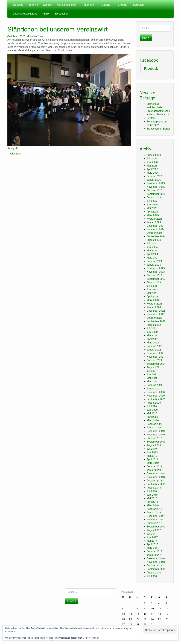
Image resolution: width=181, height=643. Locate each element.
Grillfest (151, 118)
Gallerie (106, 4)
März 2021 (153, 381)
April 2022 (152, 339)
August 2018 (154, 487)
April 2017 (152, 544)
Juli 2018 (152, 491)
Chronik (122, 4)
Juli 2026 (152, 158)
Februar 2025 (154, 218)
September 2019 (156, 441)
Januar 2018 (154, 512)
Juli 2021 (152, 370)
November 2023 (156, 271)
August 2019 (154, 445)
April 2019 (152, 459)
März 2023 (153, 300)
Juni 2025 (152, 204)
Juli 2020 (152, 406)
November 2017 (156, 519)
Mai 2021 (152, 378)
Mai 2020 (152, 413)
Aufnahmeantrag (66, 4)
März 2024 (153, 257)
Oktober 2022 (154, 317)
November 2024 (156, 229)
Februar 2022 (154, 346)
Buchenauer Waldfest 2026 (155, 105)
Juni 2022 (152, 332)
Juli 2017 (152, 533)
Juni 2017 (152, 537)
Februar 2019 (154, 466)
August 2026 (154, 155)
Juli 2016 (152, 576)
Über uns (88, 4)
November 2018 (156, 477)
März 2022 (153, 342)
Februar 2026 (154, 176)
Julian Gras (36, 36)
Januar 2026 (154, 179)
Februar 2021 (154, 385)
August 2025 (154, 197)
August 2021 (154, 367)
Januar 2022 (154, 349)
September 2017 (156, 526)
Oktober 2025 (154, 190)
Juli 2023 (152, 286)
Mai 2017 (152, 540)
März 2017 (153, 547)
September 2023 (156, 278)
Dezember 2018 (156, 473)
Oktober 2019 (154, 438)
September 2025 (156, 194)
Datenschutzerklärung (25, 13)
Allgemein (15, 153)
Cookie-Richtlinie (91, 637)
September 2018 (156, 484)
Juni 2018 (152, 494)
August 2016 (154, 572)
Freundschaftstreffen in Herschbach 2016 (158, 112)
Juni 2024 (152, 247)
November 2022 (156, 314)
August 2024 (154, 240)
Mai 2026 (152, 165)
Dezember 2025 (156, 183)
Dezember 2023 (156, 268)
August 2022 (154, 324)
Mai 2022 (152, 335)
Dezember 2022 (156, 310)
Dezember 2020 (156, 392)
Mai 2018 (152, 498)
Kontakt (47, 4)
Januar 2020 (154, 427)
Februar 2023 (154, 303)
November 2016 (156, 562)
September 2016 (156, 569)
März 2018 (153, 505)
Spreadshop (61, 13)
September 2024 (156, 236)
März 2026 (153, 172)
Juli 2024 (152, 243)
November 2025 (156, 186)
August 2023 (154, 282)
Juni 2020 (152, 409)
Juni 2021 (152, 374)
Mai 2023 (152, 293)
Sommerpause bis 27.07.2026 (157, 123)
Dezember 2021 (156, 353)
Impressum (138, 4)
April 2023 (152, 296)
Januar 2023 (154, 307)
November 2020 (156, 395)
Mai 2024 (152, 250)
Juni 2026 (152, 162)
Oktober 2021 (154, 360)
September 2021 (156, 363)
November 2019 (156, 434)
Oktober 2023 (154, 275)
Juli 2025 (152, 201)
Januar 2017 (154, 554)
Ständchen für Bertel (158, 128)
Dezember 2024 (156, 225)
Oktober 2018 (154, 480)
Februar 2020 (154, 424)
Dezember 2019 (156, 431)
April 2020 (152, 416)
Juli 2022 (152, 328)
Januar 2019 (154, 470)
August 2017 (154, 530)
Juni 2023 (152, 289)
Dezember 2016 (156, 558)
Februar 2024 (154, 261)
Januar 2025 (154, 222)
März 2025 (153, 215)
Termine (33, 4)
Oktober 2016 (154, 565)
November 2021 (156, 356)
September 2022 (156, 321)
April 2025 (152, 211)
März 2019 (153, 462)
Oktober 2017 (154, 523)
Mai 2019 (152, 455)
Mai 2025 (152, 208)
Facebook (149, 60)
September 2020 (156, 399)
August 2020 (154, 402)
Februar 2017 (154, 551)
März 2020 (153, 420)
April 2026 (152, 169)
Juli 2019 (152, 448)
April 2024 (152, 254)
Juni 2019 (152, 452)
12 (166, 608)
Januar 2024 (154, 264)
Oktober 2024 (154, 232)
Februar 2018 (154, 508)
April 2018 (152, 501)
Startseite (18, 4)
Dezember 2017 (156, 516)
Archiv (46, 13)
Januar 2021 (154, 388)
